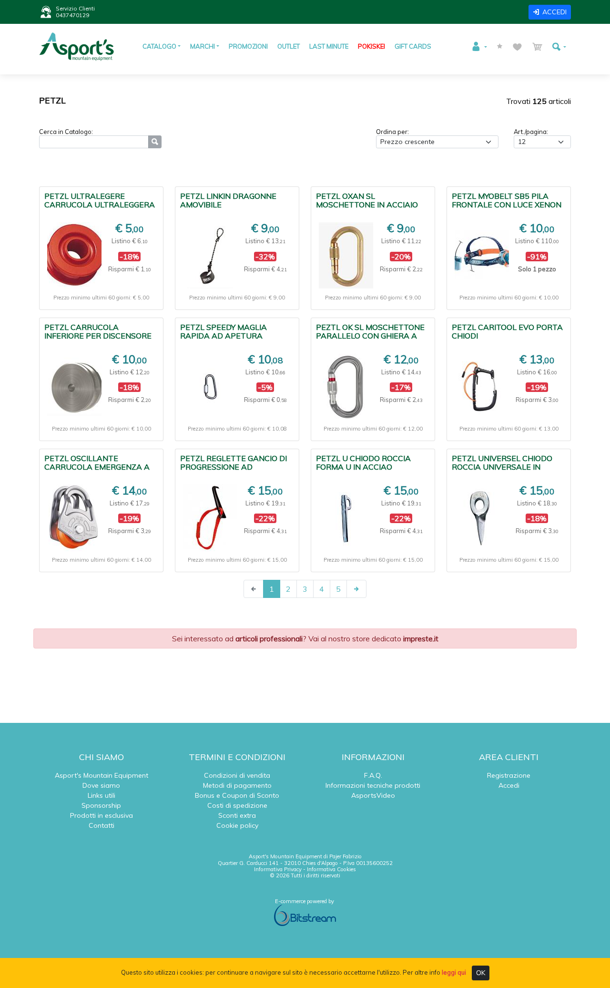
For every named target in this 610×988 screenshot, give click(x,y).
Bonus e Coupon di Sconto (237, 795)
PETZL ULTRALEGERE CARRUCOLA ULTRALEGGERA (99, 200)
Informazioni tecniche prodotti (372, 785)
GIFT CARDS (413, 46)
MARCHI (202, 46)
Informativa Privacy (278, 869)
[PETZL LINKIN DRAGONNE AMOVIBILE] (210, 255)
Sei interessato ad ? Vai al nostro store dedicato (305, 638)
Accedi (508, 785)
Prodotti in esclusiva (101, 815)
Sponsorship (101, 805)
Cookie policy (237, 825)
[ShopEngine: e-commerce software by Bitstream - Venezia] (305, 915)
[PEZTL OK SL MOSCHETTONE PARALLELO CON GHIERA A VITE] (345, 387)
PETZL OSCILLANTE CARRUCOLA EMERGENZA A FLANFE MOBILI (97, 466)
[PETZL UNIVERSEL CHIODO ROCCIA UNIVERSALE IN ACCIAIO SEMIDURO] (481, 517)
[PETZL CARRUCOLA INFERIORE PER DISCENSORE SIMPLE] (74, 387)
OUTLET (288, 46)
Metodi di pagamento (237, 785)
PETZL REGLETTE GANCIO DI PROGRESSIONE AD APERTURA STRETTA (233, 466)
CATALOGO (159, 46)
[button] (479, 47)
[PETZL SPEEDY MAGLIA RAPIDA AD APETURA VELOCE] (210, 386)
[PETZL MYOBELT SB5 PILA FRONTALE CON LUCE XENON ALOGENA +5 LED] (481, 255)
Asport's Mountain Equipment (101, 775)
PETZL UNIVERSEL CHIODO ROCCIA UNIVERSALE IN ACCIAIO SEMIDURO (502, 466)
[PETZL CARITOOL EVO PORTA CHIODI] (482, 387)
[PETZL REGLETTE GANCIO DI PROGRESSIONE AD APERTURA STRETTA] (210, 517)
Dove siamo (101, 785)
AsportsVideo (373, 795)
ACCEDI (554, 12)
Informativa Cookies (331, 869)
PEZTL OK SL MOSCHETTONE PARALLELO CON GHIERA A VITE (370, 335)
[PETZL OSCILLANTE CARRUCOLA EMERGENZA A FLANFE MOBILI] (74, 517)
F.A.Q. (373, 775)
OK (480, 972)
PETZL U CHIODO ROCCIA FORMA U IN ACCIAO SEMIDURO (363, 466)
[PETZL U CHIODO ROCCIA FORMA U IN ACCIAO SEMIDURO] (346, 517)
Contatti (101, 825)
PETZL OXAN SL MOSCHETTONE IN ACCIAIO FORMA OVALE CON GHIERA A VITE (371, 208)
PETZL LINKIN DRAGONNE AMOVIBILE (228, 200)
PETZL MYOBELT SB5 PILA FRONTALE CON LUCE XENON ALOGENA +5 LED (506, 204)
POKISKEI (371, 46)
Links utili (101, 795)
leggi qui (454, 972)
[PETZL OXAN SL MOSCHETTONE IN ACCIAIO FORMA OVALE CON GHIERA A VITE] (346, 255)
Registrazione (508, 775)
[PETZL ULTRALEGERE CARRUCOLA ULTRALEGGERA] (74, 255)
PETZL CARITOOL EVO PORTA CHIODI (507, 331)
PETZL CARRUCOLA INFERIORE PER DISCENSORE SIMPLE (98, 335)
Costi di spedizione (237, 805)
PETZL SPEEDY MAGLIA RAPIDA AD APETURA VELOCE (223, 335)
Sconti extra (237, 815)
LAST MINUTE (328, 46)
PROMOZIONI (248, 46)
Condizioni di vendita (237, 775)
